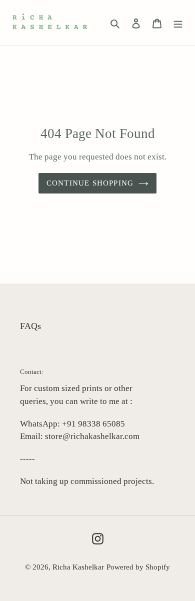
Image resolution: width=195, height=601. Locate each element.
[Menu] (178, 22)
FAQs (30, 326)
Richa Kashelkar (78, 567)
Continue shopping (90, 183)
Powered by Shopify (138, 567)
